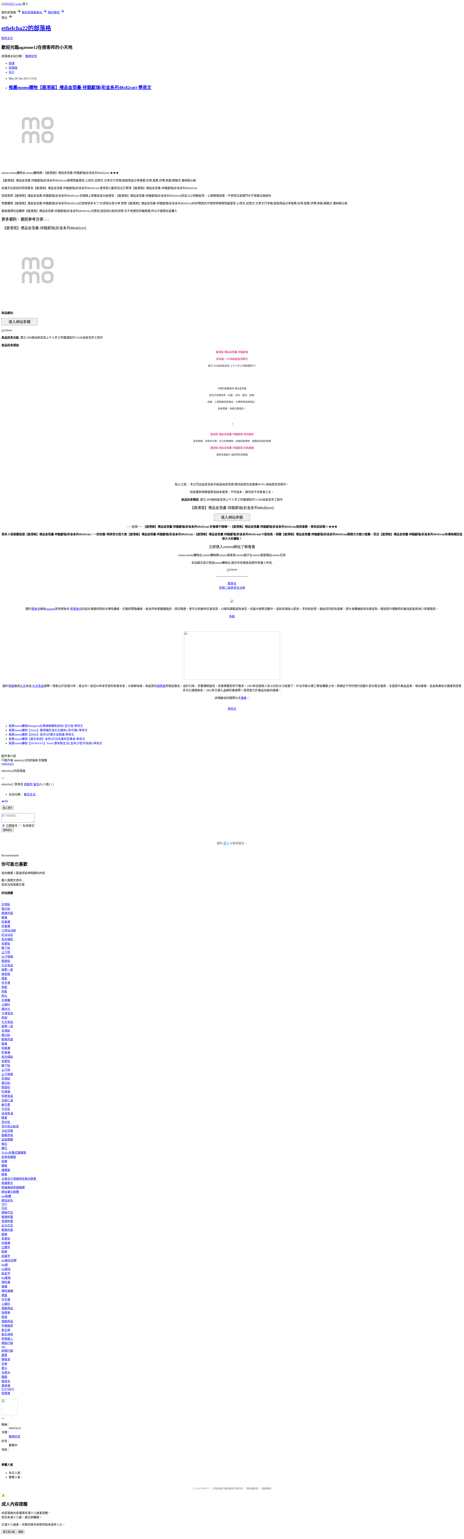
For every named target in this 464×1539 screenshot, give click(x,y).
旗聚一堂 (7, 969)
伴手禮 (5, 982)
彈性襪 (5, 1282)
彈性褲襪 (7, 1290)
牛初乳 (5, 1109)
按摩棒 (5, 1312)
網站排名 (7, 1200)
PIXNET (205, 1488)
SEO (4, 1204)
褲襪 (4, 1286)
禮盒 (243, 697)
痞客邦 (28, 784)
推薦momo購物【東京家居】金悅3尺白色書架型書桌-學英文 (47, 738)
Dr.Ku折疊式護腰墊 (13, 1152)
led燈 (4, 1264)
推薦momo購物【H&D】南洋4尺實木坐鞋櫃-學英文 (41, 734)
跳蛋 (4, 1317)
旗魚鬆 (161, 685)
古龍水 (5, 1372)
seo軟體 (6, 1196)
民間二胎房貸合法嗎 (232, 587)
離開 (20, 1531)
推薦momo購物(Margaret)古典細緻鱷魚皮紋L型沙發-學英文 (46, 725)
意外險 (5, 1122)
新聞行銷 (7, 1350)
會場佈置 (7, 1221)
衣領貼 (5, 904)
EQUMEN (7, 1389)
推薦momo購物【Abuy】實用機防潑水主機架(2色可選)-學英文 (48, 730)
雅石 (4, 1143)
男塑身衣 (76, 608)
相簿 (11, 63)
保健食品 (7, 1096)
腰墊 (4, 1165)
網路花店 (7, 1212)
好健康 (5, 1091)
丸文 (23, 685)
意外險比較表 (10, 1126)
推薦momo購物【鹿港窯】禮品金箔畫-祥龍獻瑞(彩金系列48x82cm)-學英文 (80, 87)
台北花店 (7, 1225)
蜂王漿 (5, 1104)
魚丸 (4, 995)
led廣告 (6, 1269)
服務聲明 (266, 1488)
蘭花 (4, 1148)
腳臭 (4, 917)
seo (3, 1346)
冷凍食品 (7, 1013)
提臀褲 (5, 1393)
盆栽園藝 (7, 1139)
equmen (50, 608)
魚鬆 (232, 616)
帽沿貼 (5, 908)
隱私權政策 (252, 1488)
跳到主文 (7, 38)
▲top (4, 800)
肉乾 (4, 991)
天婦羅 (5, 1000)
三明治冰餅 (8, 930)
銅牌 (4, 1251)
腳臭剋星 (7, 913)
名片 (11, 72)
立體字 (5, 1247)
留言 (36, 784)
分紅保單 (7, 1130)
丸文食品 (38, 685)
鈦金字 (5, 1273)
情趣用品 (7, 1308)
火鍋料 (5, 1004)
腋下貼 (5, 947)
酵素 (4, 1117)
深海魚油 (7, 1113)
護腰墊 (5, 1170)
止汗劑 (5, 952)
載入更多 (7, 808)
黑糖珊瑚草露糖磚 (13, 1187)
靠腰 (4, 1161)
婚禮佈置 (7, 1216)
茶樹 (4, 1363)
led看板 (6, 1277)
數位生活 (30, 794)
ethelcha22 (7, 763)
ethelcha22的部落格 (26, 28)
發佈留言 (7, 830)
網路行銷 (7, 1343)
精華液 (5, 1359)
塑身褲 (5, 1385)
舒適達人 (7, 1338)
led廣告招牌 (8, 1260)
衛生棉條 (7, 1334)
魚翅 (4, 1017)
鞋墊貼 (5, 961)
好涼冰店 (7, 934)
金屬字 (5, 1256)
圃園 (4, 1376)
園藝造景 (7, 1135)
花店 (4, 1208)
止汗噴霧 (7, 956)
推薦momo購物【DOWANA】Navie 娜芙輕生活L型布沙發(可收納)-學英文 (55, 743)
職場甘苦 (31, 56)
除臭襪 (5, 921)
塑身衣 (232, 583)
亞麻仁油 (7, 1100)
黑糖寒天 (7, 1183)
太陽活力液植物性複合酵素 (18, 1178)
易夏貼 (5, 943)
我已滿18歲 (9, 1531)
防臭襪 (5, 926)
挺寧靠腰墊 (8, 1157)
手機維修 (7, 1325)
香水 (4, 1368)
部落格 (13, 67)
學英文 (232, 708)
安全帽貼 (7, 939)
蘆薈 (4, 1355)
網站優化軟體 (10, 1191)
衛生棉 (5, 1330)
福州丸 (5, 1008)
